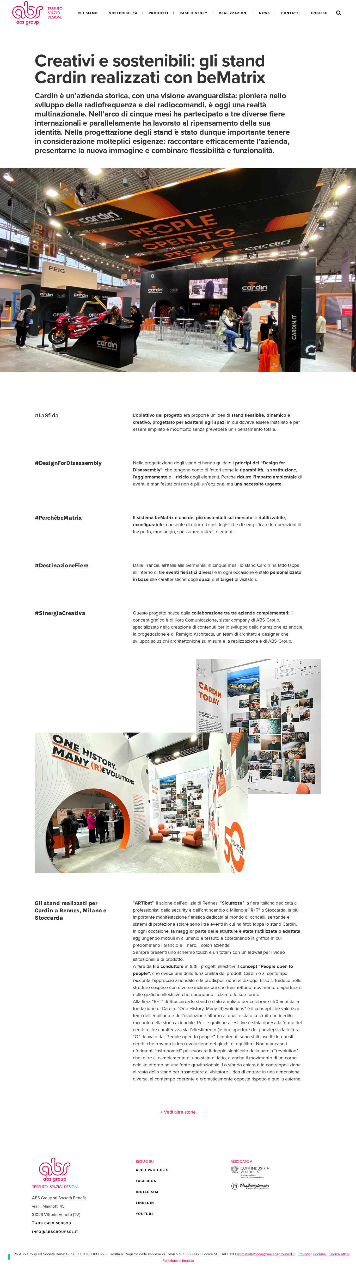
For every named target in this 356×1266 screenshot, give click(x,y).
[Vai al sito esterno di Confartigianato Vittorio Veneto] (250, 1189)
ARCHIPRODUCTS (152, 1170)
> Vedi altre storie (178, 1112)
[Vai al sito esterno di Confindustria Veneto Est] (250, 1178)
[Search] (338, 13)
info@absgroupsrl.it (55, 1231)
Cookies (319, 1254)
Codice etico (339, 1254)
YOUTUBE (145, 1214)
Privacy (304, 1254)
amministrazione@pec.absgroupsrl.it (265, 1254)
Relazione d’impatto (178, 1260)
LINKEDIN (145, 1203)
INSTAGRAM (147, 1192)
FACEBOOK (146, 1181)
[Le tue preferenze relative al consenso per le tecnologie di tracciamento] (9, 1257)
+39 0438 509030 (53, 1223)
